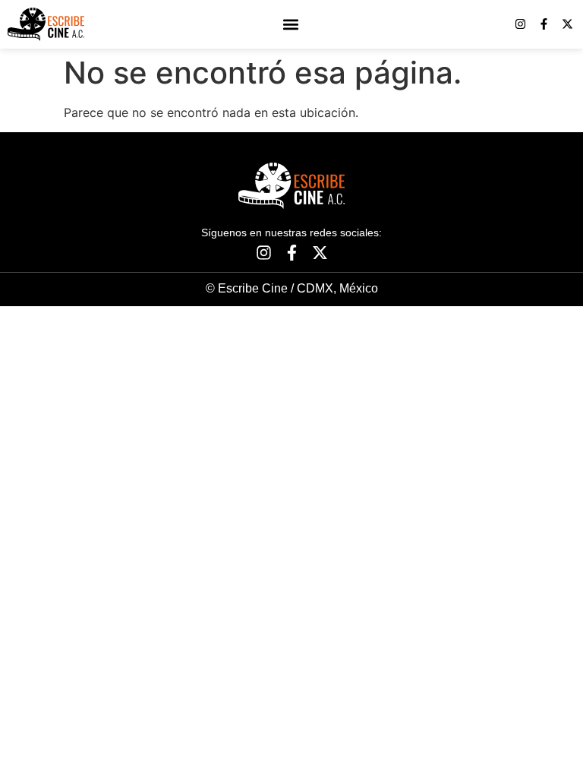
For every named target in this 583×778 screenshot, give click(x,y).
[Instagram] (520, 24)
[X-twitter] (567, 24)
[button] (290, 23)
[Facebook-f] (544, 24)
